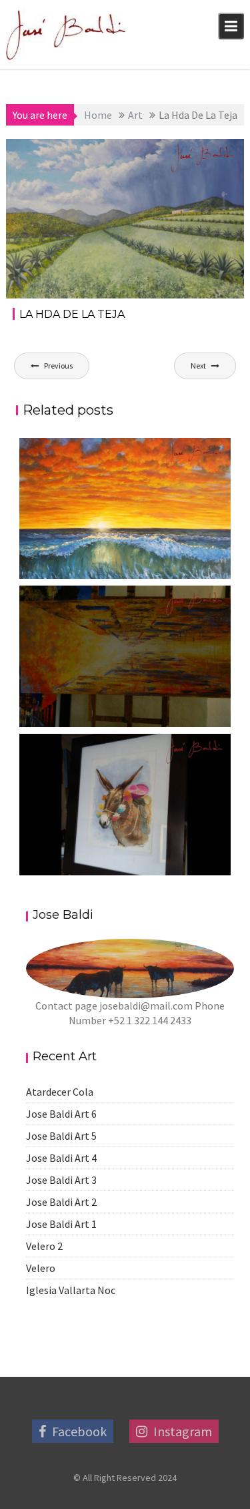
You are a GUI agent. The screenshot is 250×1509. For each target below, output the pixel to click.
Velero (40, 1268)
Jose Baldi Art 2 (61, 1202)
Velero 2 (44, 1246)
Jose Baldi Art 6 (61, 1113)
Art (225, 151)
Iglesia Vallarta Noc (70, 1290)
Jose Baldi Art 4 (61, 1157)
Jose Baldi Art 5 (61, 1135)
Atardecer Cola (59, 1091)
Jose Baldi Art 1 (61, 1224)
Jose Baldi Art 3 (61, 1180)
